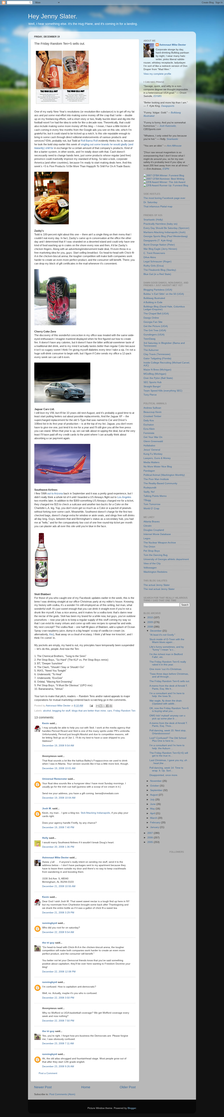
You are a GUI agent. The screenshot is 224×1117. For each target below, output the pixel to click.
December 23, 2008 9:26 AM (58, 1066)
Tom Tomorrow (152, 504)
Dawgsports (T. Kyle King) (158, 240)
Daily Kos (149, 420)
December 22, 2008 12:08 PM (59, 971)
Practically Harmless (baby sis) (160, 224)
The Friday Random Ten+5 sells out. (169, 681)
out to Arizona (55, 493)
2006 (150, 837)
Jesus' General (152, 449)
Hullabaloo (149, 445)
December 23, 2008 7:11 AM (58, 1043)
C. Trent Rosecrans (154, 253)
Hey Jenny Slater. (52, 16)
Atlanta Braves (152, 521)
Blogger (132, 1108)
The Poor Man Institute (156, 479)
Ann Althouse (174, 145)
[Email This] (97, 706)
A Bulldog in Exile (153, 302)
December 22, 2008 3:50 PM (58, 997)
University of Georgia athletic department (166, 559)
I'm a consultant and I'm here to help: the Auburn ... (166, 747)
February (155, 822)
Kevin (45, 723)
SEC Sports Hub (153, 382)
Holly (45, 838)
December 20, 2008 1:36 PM (58, 847)
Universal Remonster (54, 779)
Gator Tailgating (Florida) (157, 358)
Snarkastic (172, 139)
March (154, 818)
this (51, 634)
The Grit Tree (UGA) (155, 330)
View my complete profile (157, 74)
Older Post (128, 1087)
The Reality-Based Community (160, 483)
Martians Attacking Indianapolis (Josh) (165, 232)
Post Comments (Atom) (62, 1094)
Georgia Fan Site (153, 322)
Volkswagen (150, 567)
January (155, 827)
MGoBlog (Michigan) (155, 374)
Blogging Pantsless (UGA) (158, 289)
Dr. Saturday (150, 202)
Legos (147, 538)
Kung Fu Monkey (153, 454)
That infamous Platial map (158, 206)
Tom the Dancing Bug (155, 555)
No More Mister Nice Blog (158, 466)
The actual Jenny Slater (157, 585)
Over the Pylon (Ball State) (158, 378)
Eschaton (149, 424)
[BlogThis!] (101, 706)
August (154, 795)
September (156, 790)
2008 (150, 626)
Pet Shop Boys (152, 551)
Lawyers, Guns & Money (157, 458)
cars (109, 710)
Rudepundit (150, 487)
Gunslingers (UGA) (154, 334)
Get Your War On (153, 437)
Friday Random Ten (124, 710)
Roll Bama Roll (89, 140)
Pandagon (149, 470)
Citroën (148, 526)
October (155, 785)
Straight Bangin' (152, 386)
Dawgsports (167, 106)
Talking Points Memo (155, 496)
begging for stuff (61, 710)
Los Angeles (124, 497)
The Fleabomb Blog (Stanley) (160, 270)
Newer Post (43, 1087)
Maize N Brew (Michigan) (157, 369)
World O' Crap (151, 508)
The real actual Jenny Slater (159, 589)
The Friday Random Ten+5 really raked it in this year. (167, 663)
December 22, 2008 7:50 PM (58, 1020)
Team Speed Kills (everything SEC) (163, 390)
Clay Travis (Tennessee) (157, 354)
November (156, 781)
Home (85, 1087)
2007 (150, 833)
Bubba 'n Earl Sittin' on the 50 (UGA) (164, 294)
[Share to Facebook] (107, 706)
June (153, 804)
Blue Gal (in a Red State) (157, 274)
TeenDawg (149, 339)
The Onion (149, 546)
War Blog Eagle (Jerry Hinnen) (160, 249)
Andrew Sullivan (152, 408)
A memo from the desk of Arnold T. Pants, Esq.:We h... (168, 687)
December (156, 630)
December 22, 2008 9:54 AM (58, 932)
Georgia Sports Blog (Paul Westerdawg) (166, 236)
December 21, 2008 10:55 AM (58, 886)
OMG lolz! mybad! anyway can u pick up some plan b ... (167, 717)
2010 (150, 617)
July (152, 799)
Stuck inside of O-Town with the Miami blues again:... (166, 640)
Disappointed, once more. (163, 775)
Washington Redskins (155, 572)
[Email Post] (91, 705)
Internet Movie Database (157, 534)
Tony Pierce (150, 394)
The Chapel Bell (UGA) (156, 313)
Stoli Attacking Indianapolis (95, 813)
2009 (150, 622)
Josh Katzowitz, (168, 126)
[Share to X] (104, 706)
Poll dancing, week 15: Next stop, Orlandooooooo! (167, 732)
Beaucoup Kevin (153, 412)
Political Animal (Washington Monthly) (164, 475)
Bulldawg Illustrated (154, 298)
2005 (150, 842)
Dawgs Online (151, 317)
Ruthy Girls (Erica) (154, 265)
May (153, 808)
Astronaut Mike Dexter (55, 857)
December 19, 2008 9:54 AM (58, 745)
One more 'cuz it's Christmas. (165, 669)
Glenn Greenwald (153, 441)
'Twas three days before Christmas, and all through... (169, 675)
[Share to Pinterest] (111, 706)
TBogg (147, 500)
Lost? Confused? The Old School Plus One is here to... (167, 739)
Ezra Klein (149, 429)
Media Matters (151, 462)
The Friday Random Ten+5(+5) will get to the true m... (168, 754)
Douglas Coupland (154, 530)
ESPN (166, 169)
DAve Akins (150, 257)
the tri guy (48, 942)
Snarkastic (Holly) (153, 219)
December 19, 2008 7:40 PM (58, 827)
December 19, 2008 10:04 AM (58, 797)
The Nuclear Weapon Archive (160, 542)
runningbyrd (49, 923)
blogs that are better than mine (89, 710)
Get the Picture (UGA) (156, 326)
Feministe (149, 433)
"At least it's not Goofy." (162, 635)
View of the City (152, 563)
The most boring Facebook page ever (164, 198)
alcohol (47, 710)
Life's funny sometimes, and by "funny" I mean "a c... (166, 648)
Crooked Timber (152, 416)
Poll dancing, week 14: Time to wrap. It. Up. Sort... (166, 769)
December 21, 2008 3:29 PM (58, 912)
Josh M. (47, 808)
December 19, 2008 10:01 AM (58, 768)
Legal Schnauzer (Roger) (158, 261)
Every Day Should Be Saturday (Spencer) (166, 228)
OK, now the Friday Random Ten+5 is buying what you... (169, 709)
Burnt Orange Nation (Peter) (159, 244)
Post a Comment (48, 1073)
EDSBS (157, 96)
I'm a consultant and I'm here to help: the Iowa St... (166, 694)
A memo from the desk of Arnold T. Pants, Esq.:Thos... (168, 724)
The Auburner (151, 350)
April (153, 813)
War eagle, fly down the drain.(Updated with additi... (165, 702)
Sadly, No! (149, 492)
